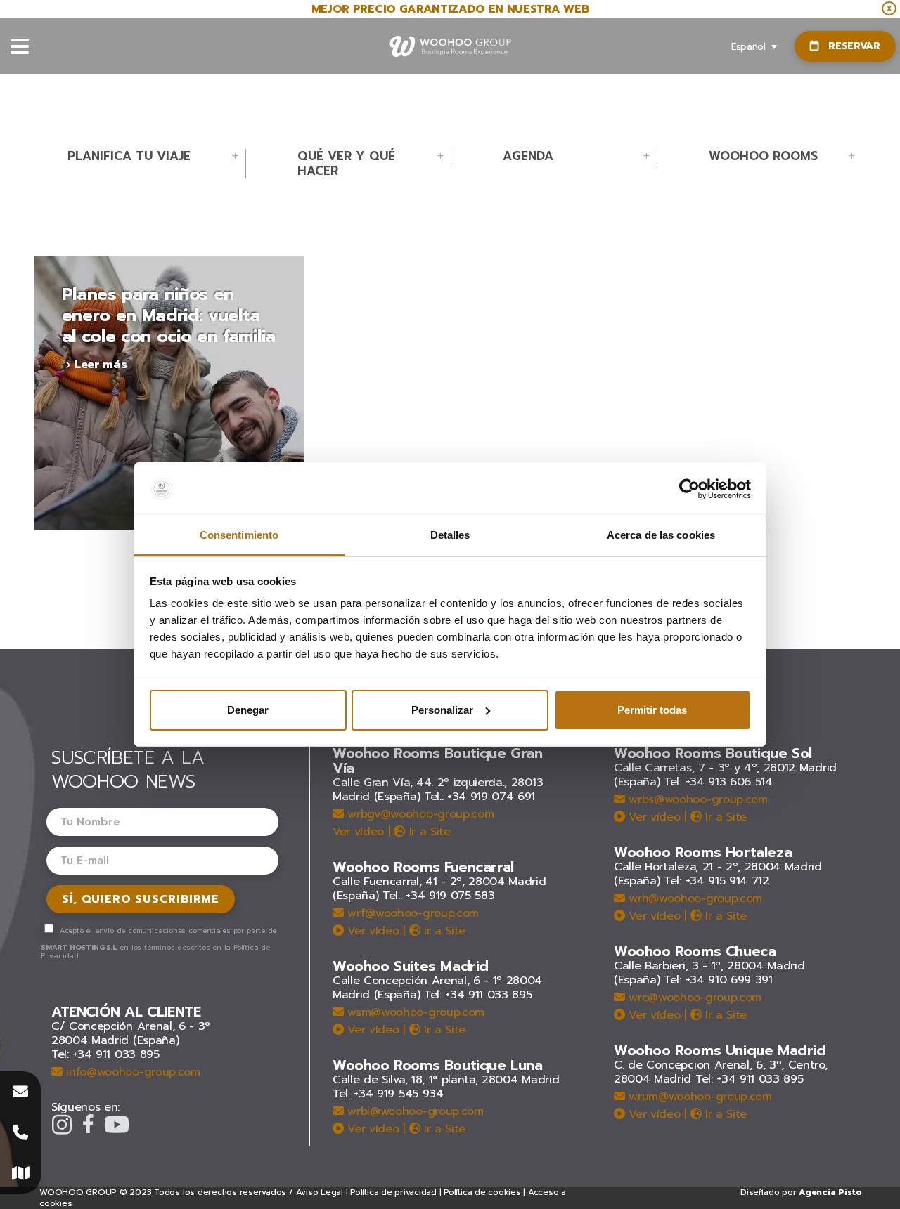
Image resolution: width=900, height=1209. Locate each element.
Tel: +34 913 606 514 (718, 781)
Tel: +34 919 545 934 (388, 1093)
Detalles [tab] (450, 535)
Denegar (248, 710)
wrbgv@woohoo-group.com (419, 814)
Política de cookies (482, 1192)
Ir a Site (428, 831)
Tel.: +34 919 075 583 (438, 895)
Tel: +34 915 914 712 (716, 881)
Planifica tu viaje (129, 156)
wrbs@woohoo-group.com (696, 799)
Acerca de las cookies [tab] (661, 535)
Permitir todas (652, 710)
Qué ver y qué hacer (346, 163)
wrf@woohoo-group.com (411, 913)
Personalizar (442, 710)
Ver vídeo (358, 831)
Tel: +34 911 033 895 (105, 1054)
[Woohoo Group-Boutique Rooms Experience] (450, 46)
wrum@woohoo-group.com (698, 1096)
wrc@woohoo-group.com (693, 997)
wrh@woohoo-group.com (693, 898)
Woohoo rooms (763, 156)
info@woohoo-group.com (131, 1072)
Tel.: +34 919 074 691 (479, 796)
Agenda (528, 156)
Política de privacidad (393, 1192)
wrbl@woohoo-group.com (414, 1111)
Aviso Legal (319, 1192)
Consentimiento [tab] (239, 535)
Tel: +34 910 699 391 (718, 980)
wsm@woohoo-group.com (414, 1012)
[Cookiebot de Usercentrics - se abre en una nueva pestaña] (689, 488)
